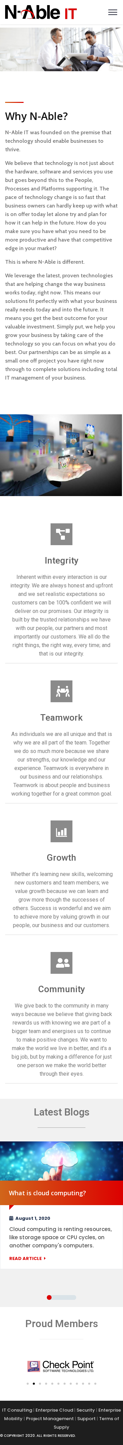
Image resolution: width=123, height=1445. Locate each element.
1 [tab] (49, 1297)
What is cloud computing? (47, 1193)
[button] (28, 1384)
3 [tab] (65, 1297)
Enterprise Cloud (54, 1410)
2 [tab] (57, 1297)
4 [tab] (73, 1297)
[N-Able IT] (41, 11)
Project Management (50, 1418)
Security (86, 1410)
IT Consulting (17, 1410)
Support (86, 1418)
